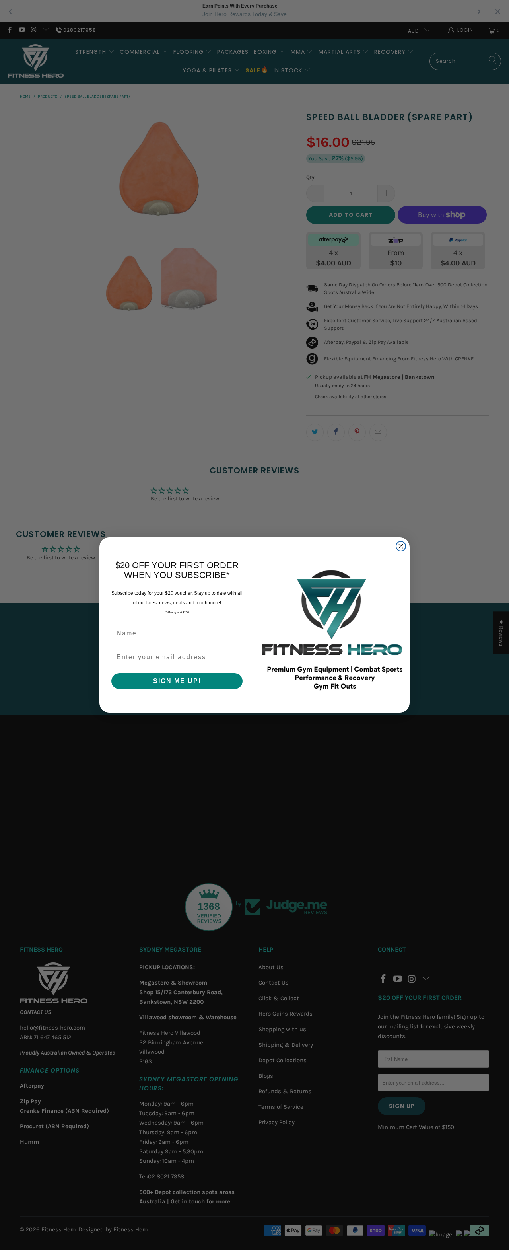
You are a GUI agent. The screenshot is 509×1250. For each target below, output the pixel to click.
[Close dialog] (401, 546)
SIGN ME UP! (177, 681)
